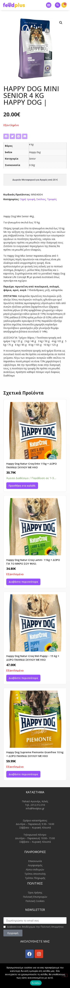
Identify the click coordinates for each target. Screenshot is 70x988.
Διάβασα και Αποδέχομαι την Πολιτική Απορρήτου (35, 927)
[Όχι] (64, 975)
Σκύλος (41, 199)
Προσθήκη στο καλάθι (22, 485)
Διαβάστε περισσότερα (23, 581)
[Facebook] (29, 954)
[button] (48, 5)
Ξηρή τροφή (27, 199)
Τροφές (52, 199)
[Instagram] (39, 954)
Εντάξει (36, 983)
